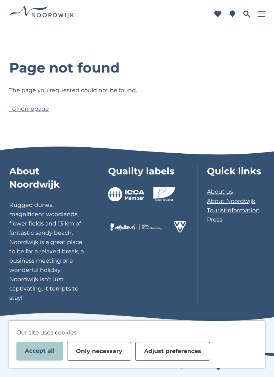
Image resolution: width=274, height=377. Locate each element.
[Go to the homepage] (41, 14)
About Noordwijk (231, 201)
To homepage (29, 108)
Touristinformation (233, 210)
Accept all (40, 350)
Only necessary (99, 351)
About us (220, 191)
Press (214, 219)
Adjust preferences (172, 351)
